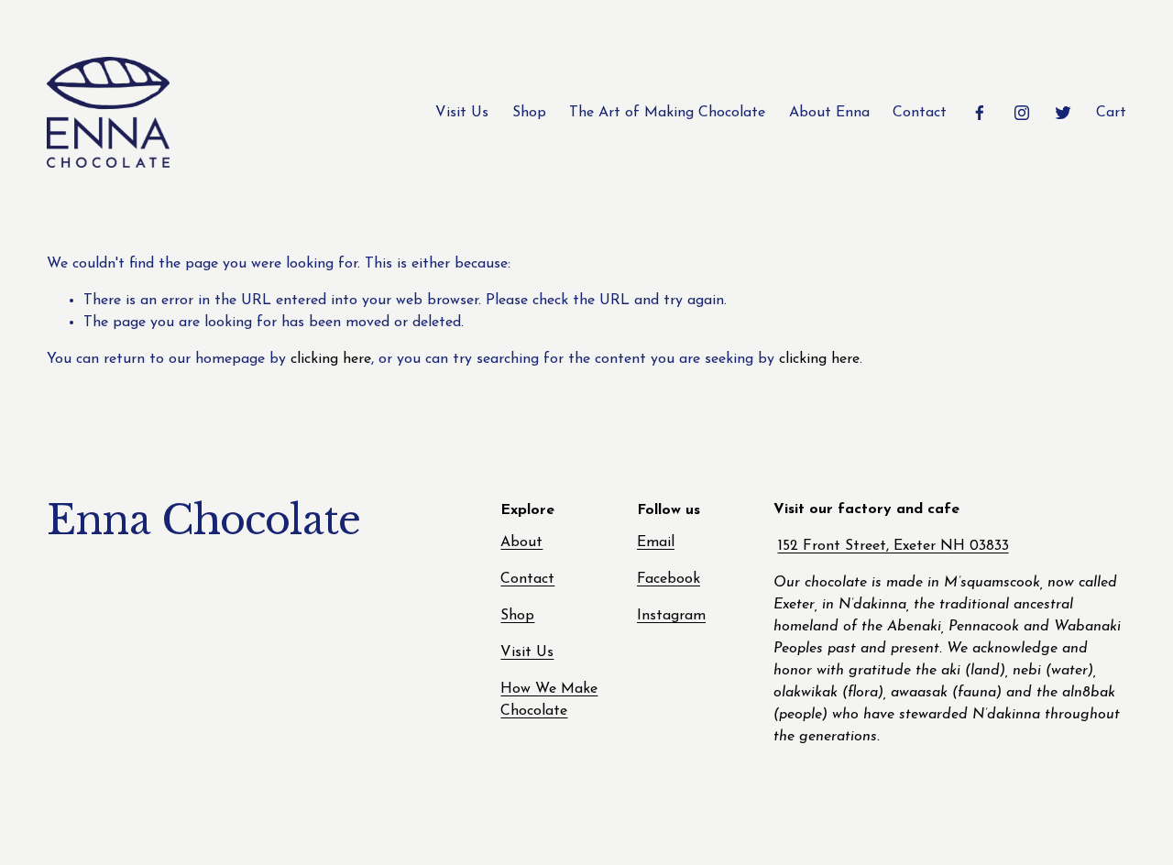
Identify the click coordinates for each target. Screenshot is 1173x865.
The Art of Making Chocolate (667, 112)
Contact (920, 112)
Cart (1111, 112)
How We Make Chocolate (548, 700)
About (521, 542)
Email (655, 542)
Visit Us (461, 112)
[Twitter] (1063, 113)
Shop (529, 112)
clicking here (331, 359)
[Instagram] (1022, 113)
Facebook (668, 579)
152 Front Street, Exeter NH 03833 (893, 546)
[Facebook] (979, 113)
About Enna (829, 112)
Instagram (671, 615)
